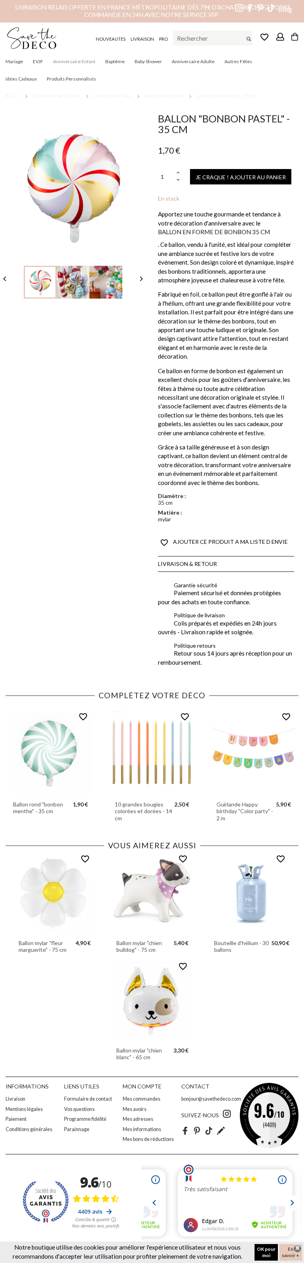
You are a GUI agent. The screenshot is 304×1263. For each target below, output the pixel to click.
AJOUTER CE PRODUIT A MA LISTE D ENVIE (224, 542)
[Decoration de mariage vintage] (31, 38)
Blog (285, 9)
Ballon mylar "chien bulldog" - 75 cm (139, 946)
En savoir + (290, 1252)
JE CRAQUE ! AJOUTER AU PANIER (241, 177)
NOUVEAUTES (110, 38)
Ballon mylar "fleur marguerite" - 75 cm (42, 946)
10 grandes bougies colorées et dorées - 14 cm (143, 811)
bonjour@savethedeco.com (211, 1099)
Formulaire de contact (88, 1099)
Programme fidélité (85, 1119)
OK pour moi (266, 1252)
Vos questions (79, 1109)
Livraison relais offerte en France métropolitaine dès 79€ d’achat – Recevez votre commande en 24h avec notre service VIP (153, 11)
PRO (163, 38)
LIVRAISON (142, 38)
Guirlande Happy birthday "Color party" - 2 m (245, 811)
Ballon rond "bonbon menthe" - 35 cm (38, 808)
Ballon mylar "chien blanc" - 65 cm (139, 1054)
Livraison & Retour (187, 563)
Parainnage (76, 1129)
